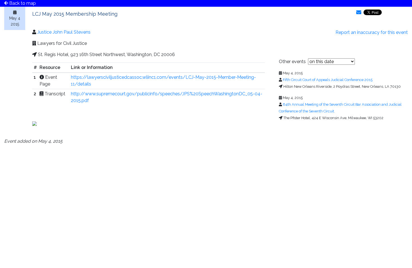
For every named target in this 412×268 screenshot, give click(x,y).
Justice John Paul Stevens (64, 32)
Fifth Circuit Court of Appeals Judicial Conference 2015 (327, 80)
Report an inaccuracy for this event (371, 32)
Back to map (22, 3)
